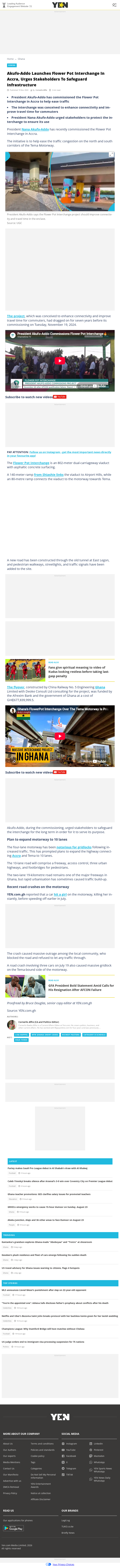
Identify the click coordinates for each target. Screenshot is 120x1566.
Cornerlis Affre (41, 90)
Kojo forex (21, 1040)
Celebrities (7, 1308)
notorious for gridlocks (74, 847)
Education (13, 1199)
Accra (16, 855)
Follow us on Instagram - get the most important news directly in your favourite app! (59, 453)
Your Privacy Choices (63, 1564)
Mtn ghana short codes (45, 1035)
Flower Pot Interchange (31, 463)
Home (10, 58)
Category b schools (94, 1035)
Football (12, 1173)
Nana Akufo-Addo (35, 129)
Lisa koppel (21, 1035)
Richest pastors (71, 1035)
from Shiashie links (49, 474)
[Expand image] (111, 154)
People (12, 1225)
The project (16, 316)
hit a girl (60, 894)
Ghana (21, 58)
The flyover (15, 687)
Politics (6, 1347)
